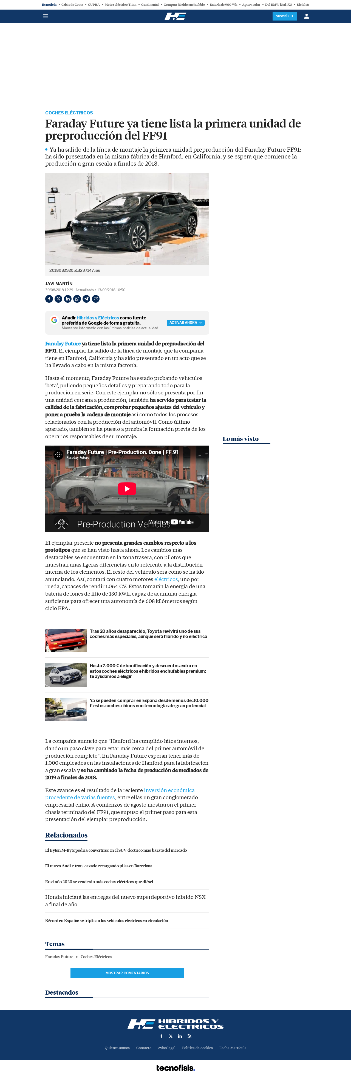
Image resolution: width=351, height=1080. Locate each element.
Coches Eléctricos (69, 112)
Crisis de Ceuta (72, 5)
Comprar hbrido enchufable (184, 5)
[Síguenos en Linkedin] (180, 1036)
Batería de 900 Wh (223, 5)
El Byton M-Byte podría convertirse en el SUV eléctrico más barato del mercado (116, 850)
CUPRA (94, 5)
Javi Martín (58, 283)
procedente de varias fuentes (80, 798)
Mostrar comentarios (127, 973)
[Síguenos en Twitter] (171, 1036)
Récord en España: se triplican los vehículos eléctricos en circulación (106, 920)
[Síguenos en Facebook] (161, 1036)
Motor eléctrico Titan (120, 5)
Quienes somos (117, 1048)
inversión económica (169, 790)
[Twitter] (58, 299)
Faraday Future (63, 344)
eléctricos (166, 579)
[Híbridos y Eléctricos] (175, 1024)
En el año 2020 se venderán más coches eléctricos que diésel (99, 881)
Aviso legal (167, 1048)
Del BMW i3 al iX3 (278, 5)
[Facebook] (49, 299)
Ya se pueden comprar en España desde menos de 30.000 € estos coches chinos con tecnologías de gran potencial (149, 703)
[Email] (96, 299)
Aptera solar (251, 5)
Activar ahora (183, 322)
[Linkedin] (68, 299)
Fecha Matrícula (233, 1048)
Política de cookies (197, 1048)
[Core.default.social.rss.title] (189, 1036)
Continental (150, 5)
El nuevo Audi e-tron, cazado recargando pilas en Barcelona (98, 865)
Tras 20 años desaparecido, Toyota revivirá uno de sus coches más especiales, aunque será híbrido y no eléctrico (148, 634)
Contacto (143, 1048)
